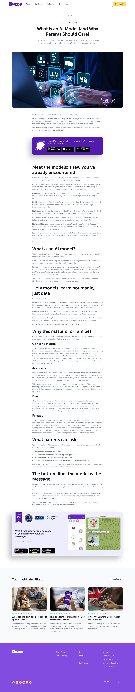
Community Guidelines (110, 663)
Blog (60, 4)
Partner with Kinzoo (109, 667)
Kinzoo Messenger (62, 656)
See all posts (116, 579)
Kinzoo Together (61, 652)
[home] (15, 4)
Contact (81, 659)
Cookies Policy (108, 659)
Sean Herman (83, 663)
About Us (82, 656)
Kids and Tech (62, 23)
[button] (29, 4)
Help (66, 4)
